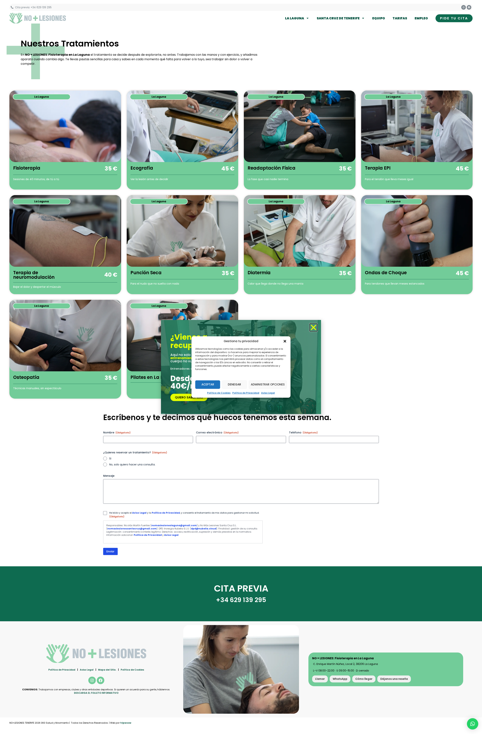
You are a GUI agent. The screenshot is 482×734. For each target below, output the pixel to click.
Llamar (320, 679)
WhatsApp (340, 679)
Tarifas (400, 18)
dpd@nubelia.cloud (203, 528)
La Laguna (294, 18)
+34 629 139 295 (241, 599)
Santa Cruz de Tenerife (338, 18)
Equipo (378, 18)
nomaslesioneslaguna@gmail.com (174, 525)
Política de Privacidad (245, 392)
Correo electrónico (217, 432)
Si (110, 458)
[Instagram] (463, 7)
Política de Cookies (218, 392)
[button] (285, 341)
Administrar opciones (268, 384)
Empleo (421, 18)
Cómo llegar (363, 679)
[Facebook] (469, 7)
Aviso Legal (268, 392)
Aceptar (207, 384)
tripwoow (125, 722)
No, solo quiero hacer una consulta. (132, 464)
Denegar (234, 384)
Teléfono (303, 432)
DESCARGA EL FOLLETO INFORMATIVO (96, 692)
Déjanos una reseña (394, 679)
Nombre (117, 432)
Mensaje (108, 476)
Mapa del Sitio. (107, 669)
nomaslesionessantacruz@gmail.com (132, 528)
